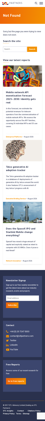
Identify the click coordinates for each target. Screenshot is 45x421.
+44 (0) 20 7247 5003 (19, 331)
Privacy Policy (9, 414)
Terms (18, 414)
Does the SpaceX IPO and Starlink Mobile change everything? (20, 232)
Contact (20, 411)
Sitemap (26, 414)
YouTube (13, 349)
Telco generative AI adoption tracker (17, 168)
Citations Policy (34, 411)
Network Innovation (13, 261)
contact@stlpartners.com (21, 336)
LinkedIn (13, 345)
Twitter (12, 340)
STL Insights (8, 411)
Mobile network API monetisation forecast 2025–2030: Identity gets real (21, 97)
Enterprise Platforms (14, 137)
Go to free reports (16, 381)
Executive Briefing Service (16, 199)
